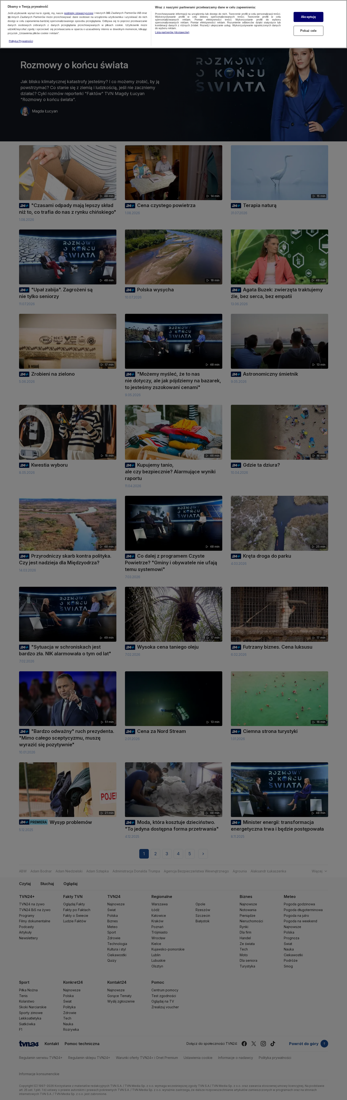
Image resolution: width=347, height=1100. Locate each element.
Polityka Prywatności (21, 41)
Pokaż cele (308, 30)
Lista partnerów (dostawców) (172, 32)
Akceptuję (308, 17)
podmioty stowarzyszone (78, 13)
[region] (173, 24)
